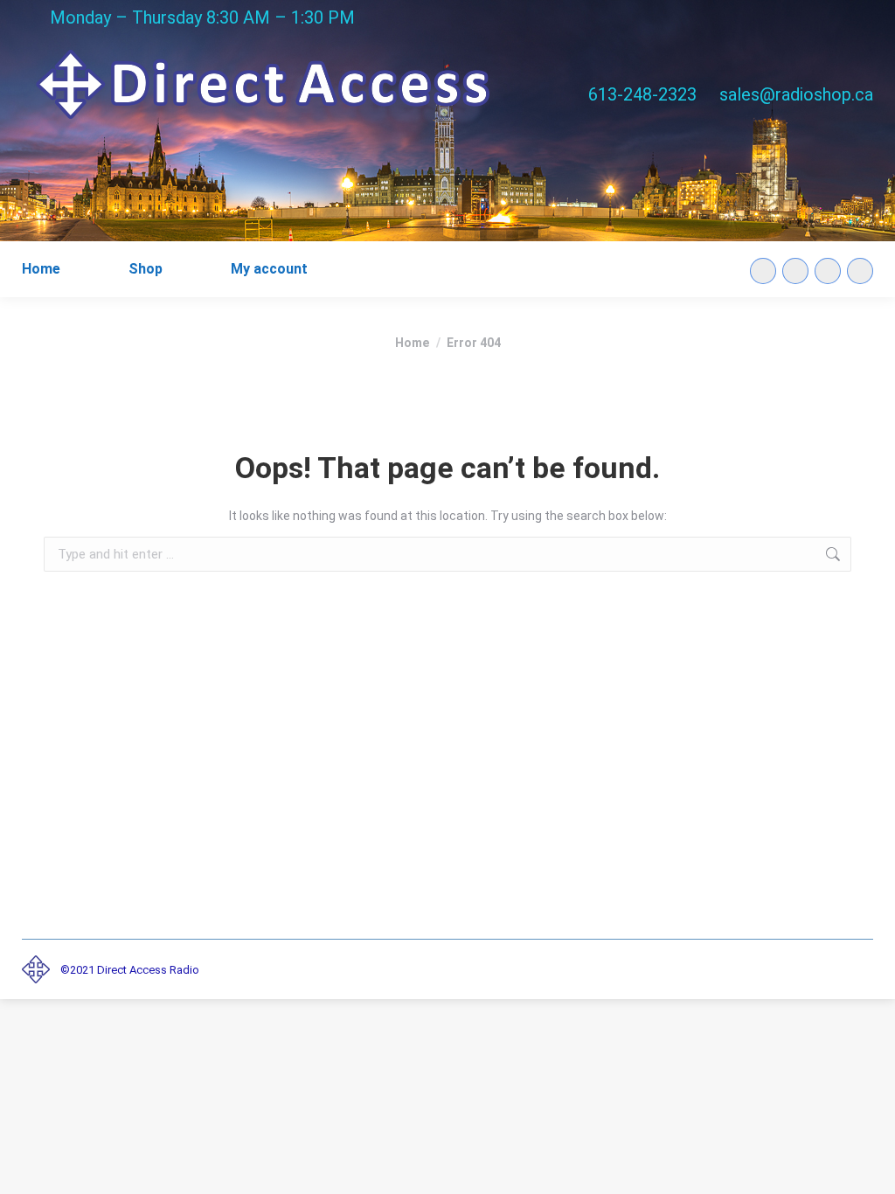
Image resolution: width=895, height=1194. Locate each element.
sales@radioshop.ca (796, 94)
